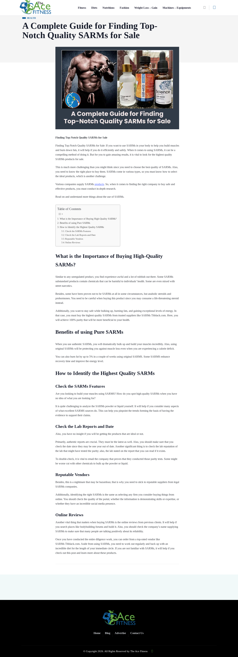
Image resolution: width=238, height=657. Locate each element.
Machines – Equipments (177, 7)
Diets (94, 7)
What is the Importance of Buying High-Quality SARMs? (88, 218)
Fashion (124, 7)
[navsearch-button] (205, 7)
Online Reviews (72, 242)
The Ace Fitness (139, 651)
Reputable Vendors (74, 239)
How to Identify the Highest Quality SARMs (82, 227)
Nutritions (108, 7)
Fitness (82, 7)
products (99, 184)
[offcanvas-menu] (214, 7)
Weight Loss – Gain (145, 7)
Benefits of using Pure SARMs (75, 222)
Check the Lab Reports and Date (80, 235)
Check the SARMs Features (78, 231)
